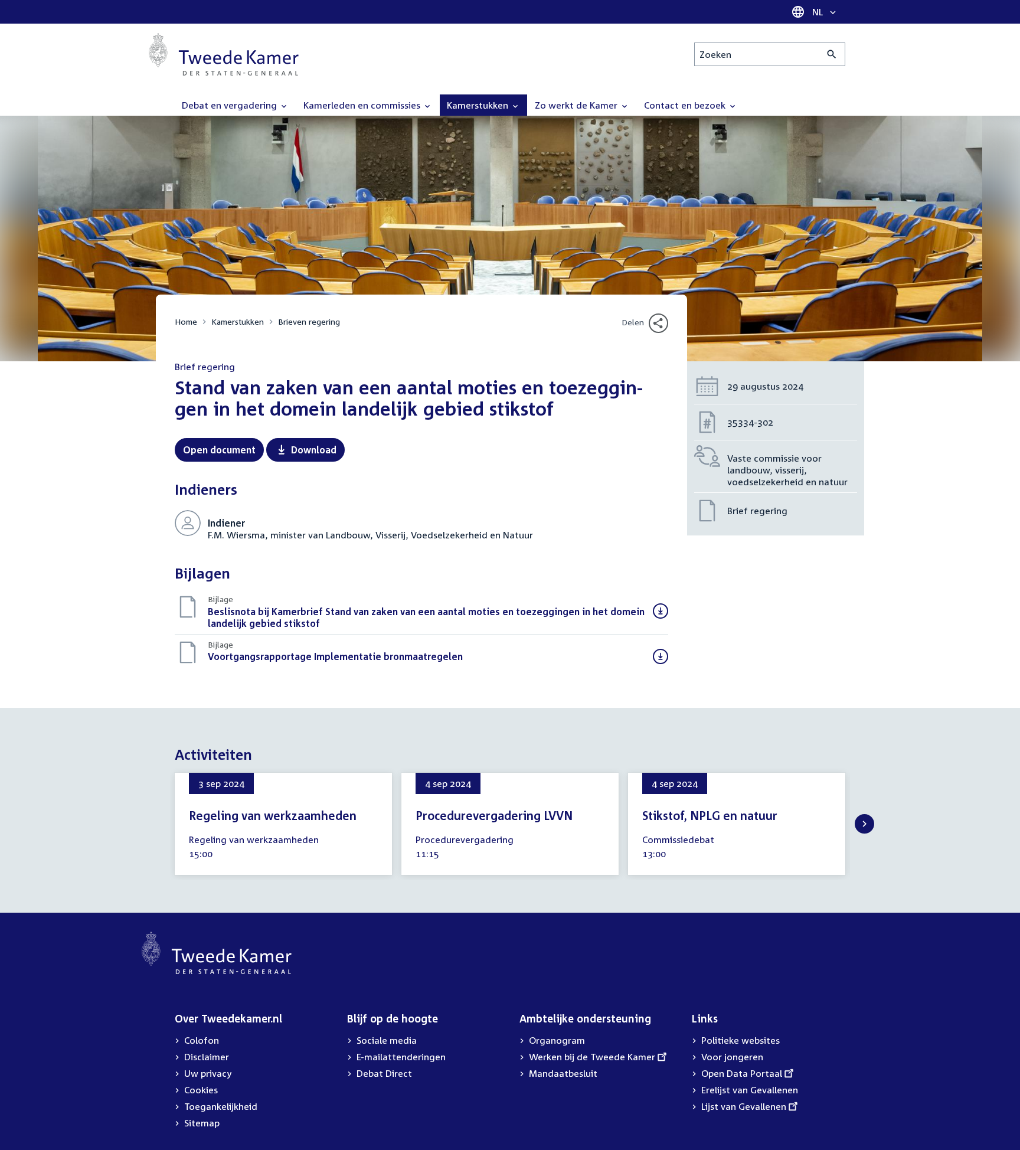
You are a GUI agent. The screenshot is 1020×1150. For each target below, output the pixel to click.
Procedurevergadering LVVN (494, 815)
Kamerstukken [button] (479, 105)
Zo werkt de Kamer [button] (577, 105)
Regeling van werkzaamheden (273, 815)
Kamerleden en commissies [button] (363, 105)
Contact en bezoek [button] (686, 105)
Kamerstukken (237, 321)
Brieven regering (309, 321)
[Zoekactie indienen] (832, 54)
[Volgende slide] (864, 824)
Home (186, 321)
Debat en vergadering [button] (230, 105)
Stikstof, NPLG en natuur (709, 815)
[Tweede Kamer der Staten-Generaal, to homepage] (224, 54)
